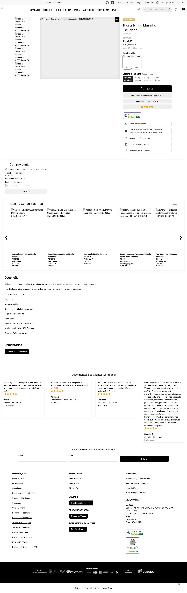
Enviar (93, 80)
